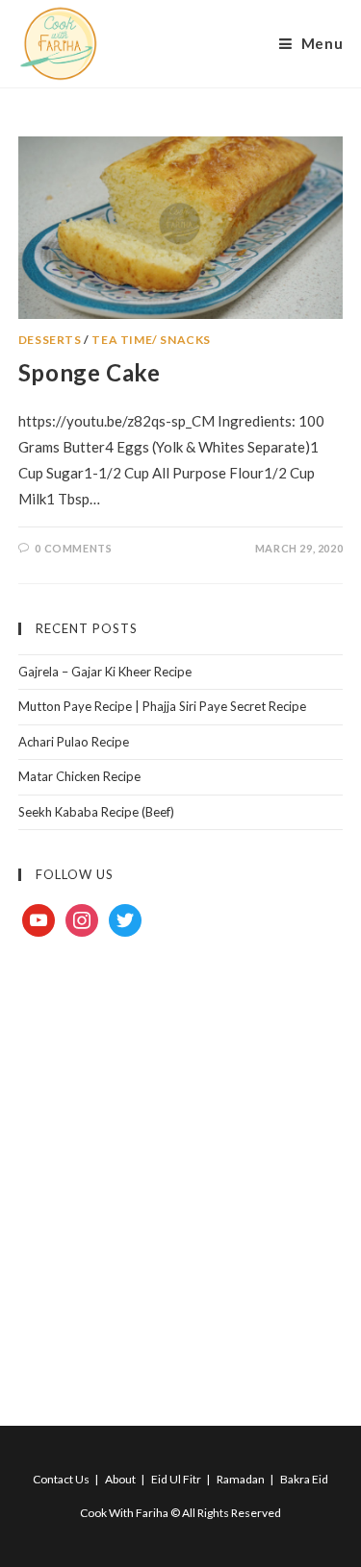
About (120, 1479)
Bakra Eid (304, 1479)
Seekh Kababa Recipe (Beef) (96, 812)
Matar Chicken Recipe (79, 776)
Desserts (50, 339)
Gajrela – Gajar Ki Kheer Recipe (105, 671)
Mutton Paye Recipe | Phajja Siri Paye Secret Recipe (162, 706)
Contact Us (61, 1479)
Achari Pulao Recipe (73, 741)
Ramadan (241, 1479)
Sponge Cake (89, 372)
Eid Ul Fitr (176, 1479)
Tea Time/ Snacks (151, 339)
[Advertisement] (180, 1159)
